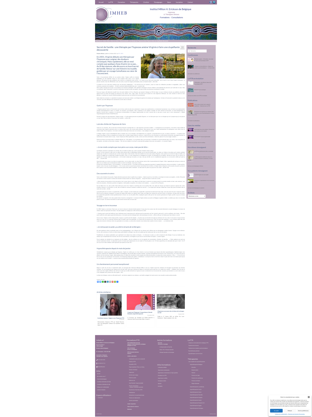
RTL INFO (120, 53)
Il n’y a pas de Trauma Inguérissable (202, 136)
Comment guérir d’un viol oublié (201, 174)
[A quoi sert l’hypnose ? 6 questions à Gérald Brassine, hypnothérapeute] (111, 302)
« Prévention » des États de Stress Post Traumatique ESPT (203, 83)
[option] (111, 311)
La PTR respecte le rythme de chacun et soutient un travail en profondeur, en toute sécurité (200, 158)
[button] (309, 397)
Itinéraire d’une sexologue (200, 89)
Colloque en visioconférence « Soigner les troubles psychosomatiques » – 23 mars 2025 (204, 67)
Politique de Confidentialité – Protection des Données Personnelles (290, 414)
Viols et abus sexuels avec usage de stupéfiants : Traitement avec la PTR (202, 105)
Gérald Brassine (101, 366)
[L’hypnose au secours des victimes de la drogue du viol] (141, 301)
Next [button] (183, 312)
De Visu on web (213, 413)
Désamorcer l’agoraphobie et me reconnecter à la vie (204, 181)
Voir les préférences (303, 410)
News (108, 41)
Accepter (276, 410)
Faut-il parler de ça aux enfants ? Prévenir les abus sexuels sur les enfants (204, 130)
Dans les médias (115, 41)
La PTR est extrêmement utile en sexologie (203, 151)
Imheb (104, 41)
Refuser (290, 410)
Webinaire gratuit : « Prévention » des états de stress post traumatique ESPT (203, 60)
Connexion (100, 397)
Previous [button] (98, 312)
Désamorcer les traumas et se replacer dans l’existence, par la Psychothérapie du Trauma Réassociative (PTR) (201, 113)
